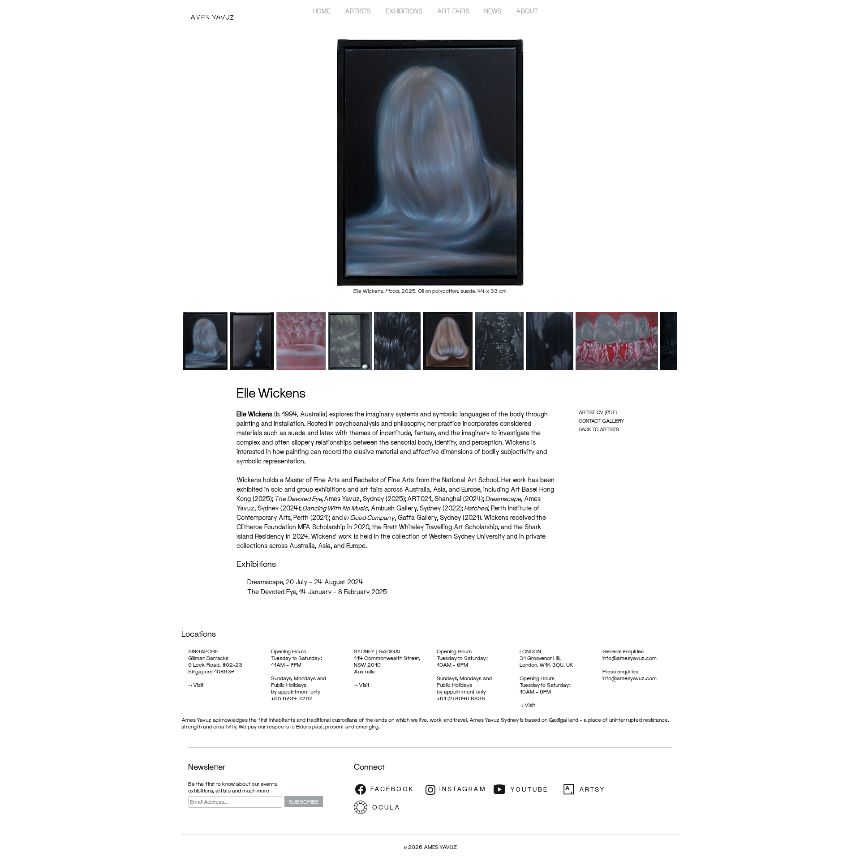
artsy (595, 789)
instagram (456, 789)
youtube (526, 789)
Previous (170, 169)
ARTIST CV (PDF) (598, 412)
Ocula (387, 807)
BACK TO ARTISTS (599, 429)
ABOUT (527, 11)
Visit (198, 684)
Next (690, 169)
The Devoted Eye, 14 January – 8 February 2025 (317, 591)
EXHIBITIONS (404, 11)
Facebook (387, 789)
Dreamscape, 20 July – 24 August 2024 (305, 582)
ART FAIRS (453, 11)
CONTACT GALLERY (601, 421)
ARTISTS (358, 11)
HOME (321, 11)
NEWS (492, 11)
